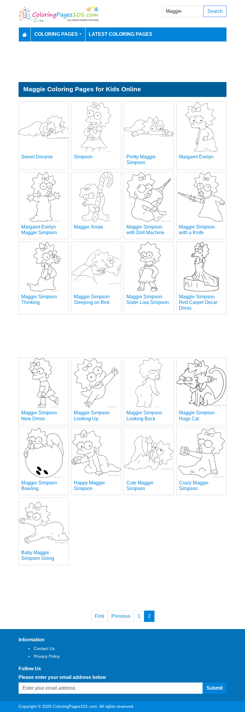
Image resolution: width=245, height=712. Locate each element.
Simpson (83, 156)
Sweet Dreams (37, 156)
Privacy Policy (47, 656)
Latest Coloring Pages (120, 34)
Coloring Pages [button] (56, 34)
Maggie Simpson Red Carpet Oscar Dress (198, 302)
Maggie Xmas (88, 226)
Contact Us (44, 648)
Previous (120, 616)
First (99, 616)
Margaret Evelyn (196, 156)
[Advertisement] (122, 62)
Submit (214, 688)
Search (215, 11)
